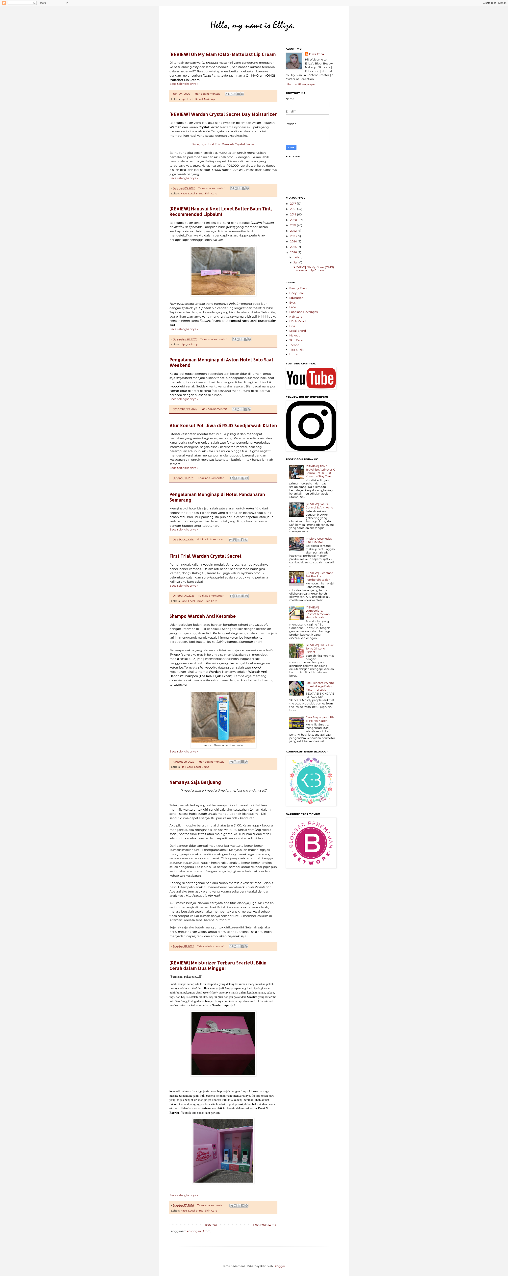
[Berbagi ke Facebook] (239, 94)
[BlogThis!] (231, 94)
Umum (294, 354)
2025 (293, 247)
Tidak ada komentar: (206, 93)
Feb (296, 257)
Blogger (279, 1266)
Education (296, 298)
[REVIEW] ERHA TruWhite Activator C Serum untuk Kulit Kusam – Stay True (320, 471)
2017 (293, 203)
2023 (293, 236)
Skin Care (211, 193)
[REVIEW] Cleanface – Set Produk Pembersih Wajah (320, 576)
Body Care (296, 293)
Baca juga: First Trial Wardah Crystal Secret (223, 144)
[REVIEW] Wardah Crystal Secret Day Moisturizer (223, 114)
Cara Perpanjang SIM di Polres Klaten (320, 719)
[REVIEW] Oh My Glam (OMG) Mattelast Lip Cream (222, 54)
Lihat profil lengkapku (301, 84)
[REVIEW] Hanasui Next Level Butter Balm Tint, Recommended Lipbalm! (220, 211)
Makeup (209, 99)
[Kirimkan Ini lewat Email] (227, 94)
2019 (293, 214)
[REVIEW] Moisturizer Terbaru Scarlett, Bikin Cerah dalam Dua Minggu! (218, 965)
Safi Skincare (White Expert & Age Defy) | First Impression (320, 686)
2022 (293, 231)
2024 (294, 241)
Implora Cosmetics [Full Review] (319, 540)
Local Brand (195, 99)
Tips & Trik (296, 350)
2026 (294, 252)
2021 (293, 225)
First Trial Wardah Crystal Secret (205, 556)
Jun (296, 262)
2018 (293, 209)
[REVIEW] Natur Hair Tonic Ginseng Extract (320, 648)
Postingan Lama (264, 1224)
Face (184, 193)
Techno (294, 345)
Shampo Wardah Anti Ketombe (202, 616)
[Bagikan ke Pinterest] (242, 94)
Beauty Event (298, 288)
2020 (294, 220)
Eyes (292, 302)
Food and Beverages (303, 312)
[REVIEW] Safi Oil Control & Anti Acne (319, 505)
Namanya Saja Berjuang (195, 782)
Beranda (211, 1224)
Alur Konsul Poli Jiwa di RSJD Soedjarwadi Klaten (223, 425)
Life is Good (297, 321)
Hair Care (187, 766)
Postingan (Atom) (199, 1231)
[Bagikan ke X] (235, 94)
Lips (183, 99)
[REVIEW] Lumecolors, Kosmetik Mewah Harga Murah (318, 612)
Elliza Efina (316, 54)
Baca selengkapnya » (183, 84)
